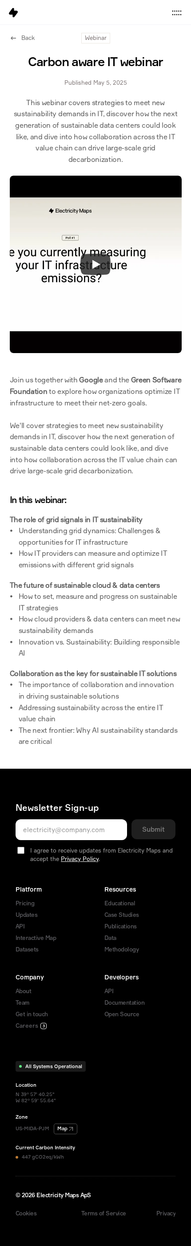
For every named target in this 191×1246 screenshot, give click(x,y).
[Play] (95, 264)
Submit (153, 829)
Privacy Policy (80, 858)
